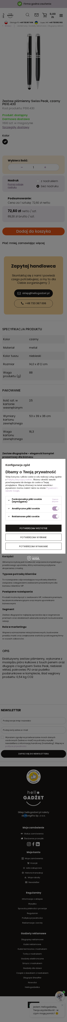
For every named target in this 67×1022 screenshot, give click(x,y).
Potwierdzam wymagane (33, 546)
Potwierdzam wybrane (33, 537)
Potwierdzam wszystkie (33, 528)
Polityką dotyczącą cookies (19, 479)
